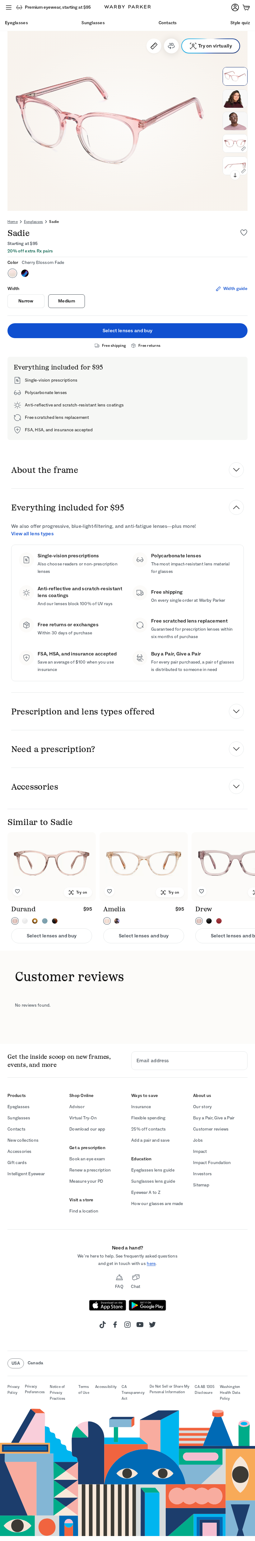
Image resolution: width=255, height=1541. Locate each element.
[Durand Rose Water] (51, 866)
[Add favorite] (17, 891)
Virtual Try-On (83, 1118)
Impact (200, 1151)
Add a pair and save (150, 1140)
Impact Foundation (212, 1162)
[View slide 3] (235, 121)
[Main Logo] (127, 7)
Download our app (87, 1129)
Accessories (19, 1151)
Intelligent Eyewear (26, 1173)
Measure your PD (86, 1181)
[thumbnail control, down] (235, 175)
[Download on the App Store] (107, 1305)
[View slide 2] (235, 98)
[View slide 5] (235, 165)
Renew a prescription (90, 1170)
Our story (202, 1106)
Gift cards (17, 1162)
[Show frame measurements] (153, 46)
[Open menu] (8, 7)
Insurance (141, 1106)
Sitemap (201, 1185)
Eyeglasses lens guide (152, 1170)
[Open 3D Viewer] (171, 46)
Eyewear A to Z (145, 1192)
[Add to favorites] (244, 232)
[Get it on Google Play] (147, 1305)
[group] (127, 887)
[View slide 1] (235, 76)
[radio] (12, 273)
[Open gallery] (127, 121)
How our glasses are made (157, 1203)
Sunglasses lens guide (153, 1181)
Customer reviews (211, 1129)
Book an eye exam (87, 1159)
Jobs (198, 1140)
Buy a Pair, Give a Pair (213, 1118)
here (151, 1263)
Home (12, 222)
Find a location (83, 1211)
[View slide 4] (235, 143)
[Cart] (246, 7)
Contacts (16, 1129)
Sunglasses (18, 1118)
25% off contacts (148, 1129)
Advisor (77, 1106)
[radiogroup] (127, 273)
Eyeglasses (33, 222)
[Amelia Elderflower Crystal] (144, 866)
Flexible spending (148, 1118)
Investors (202, 1173)
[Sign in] (235, 7)
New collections (23, 1140)
